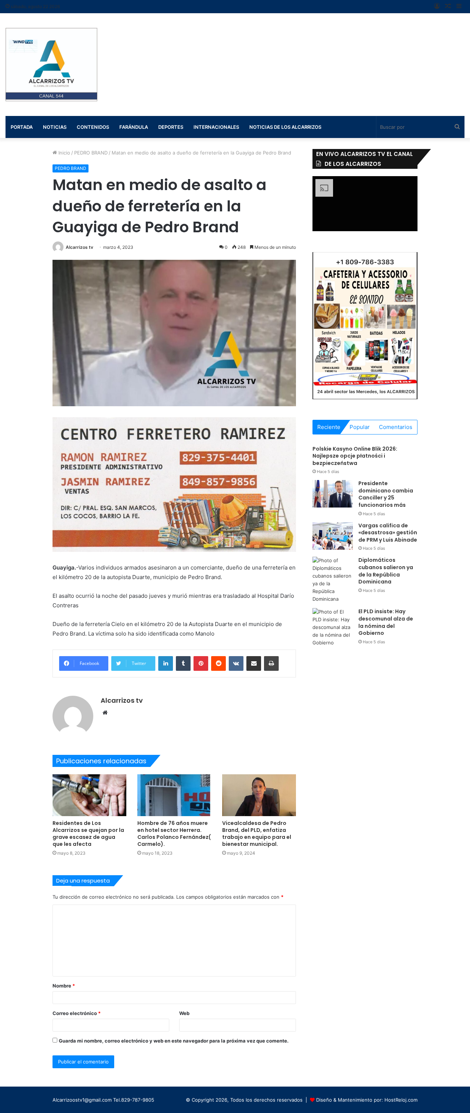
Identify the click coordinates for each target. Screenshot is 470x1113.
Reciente (328, 426)
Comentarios (395, 426)
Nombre (64, 986)
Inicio (63, 153)
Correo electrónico (77, 1013)
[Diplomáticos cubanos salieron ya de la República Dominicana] (332, 580)
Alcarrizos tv (79, 247)
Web (184, 1013)
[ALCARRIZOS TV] (51, 64)
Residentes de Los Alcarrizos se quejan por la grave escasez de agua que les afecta (88, 833)
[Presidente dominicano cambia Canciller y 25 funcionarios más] (332, 494)
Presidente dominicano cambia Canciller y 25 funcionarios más (385, 494)
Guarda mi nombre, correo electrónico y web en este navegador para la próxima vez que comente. (174, 1041)
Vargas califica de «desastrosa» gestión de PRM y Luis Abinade (387, 532)
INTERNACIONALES (216, 127)
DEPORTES (170, 127)
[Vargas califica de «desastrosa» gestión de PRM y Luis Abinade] (332, 536)
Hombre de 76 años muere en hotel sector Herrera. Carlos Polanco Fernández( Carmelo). (174, 833)
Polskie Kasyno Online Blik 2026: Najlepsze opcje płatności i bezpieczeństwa (354, 456)
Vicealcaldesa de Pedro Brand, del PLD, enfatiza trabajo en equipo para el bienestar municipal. (256, 833)
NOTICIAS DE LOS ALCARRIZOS (285, 127)
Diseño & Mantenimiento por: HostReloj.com (366, 1100)
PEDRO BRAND (91, 153)
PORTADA (22, 127)
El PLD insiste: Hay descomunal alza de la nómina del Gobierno (385, 622)
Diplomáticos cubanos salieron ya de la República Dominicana (385, 570)
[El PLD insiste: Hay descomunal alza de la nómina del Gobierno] (332, 627)
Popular (360, 426)
